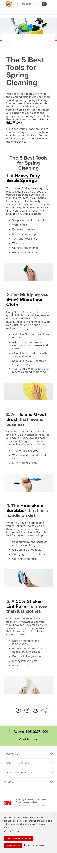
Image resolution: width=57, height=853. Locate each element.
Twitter (26, 710)
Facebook (18, 710)
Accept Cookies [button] (13, 845)
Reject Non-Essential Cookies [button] (18, 839)
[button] (34, 845)
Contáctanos (28, 739)
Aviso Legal (21, 800)
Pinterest (35, 710)
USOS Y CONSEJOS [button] (16, 763)
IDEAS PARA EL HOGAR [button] (19, 773)
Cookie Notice (11, 831)
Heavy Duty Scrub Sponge (23, 178)
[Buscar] (44, 4)
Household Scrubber (25, 508)
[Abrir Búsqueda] (52, 4)
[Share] (44, 710)
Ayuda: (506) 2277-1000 (30, 732)
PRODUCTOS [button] (12, 754)
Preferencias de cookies (26, 802)
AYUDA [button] (8, 782)
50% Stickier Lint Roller (24, 604)
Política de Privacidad (37, 800)
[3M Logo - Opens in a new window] (8, 4)
